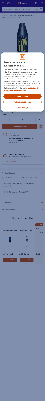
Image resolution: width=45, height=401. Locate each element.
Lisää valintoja (22, 108)
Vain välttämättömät (22, 102)
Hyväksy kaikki (22, 96)
